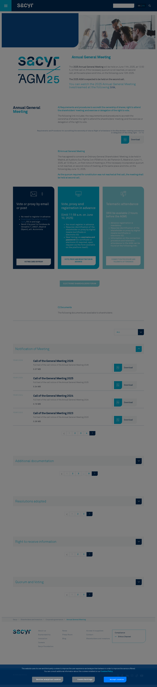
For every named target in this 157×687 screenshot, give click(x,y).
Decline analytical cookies (48, 679)
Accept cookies (117, 679)
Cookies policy (107, 671)
